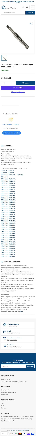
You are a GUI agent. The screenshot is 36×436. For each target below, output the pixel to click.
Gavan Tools (14, 430)
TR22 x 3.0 (12, 202)
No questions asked (12, 340)
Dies (2, 405)
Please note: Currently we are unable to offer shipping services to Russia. (18, 2)
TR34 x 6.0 (4, 238)
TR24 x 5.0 (12, 208)
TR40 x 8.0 (12, 248)
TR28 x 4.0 (4, 225)
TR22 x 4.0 (4, 204)
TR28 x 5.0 (12, 225)
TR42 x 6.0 (4, 250)
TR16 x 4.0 (12, 191)
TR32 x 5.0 (12, 233)
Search (31, 12)
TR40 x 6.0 (12, 246)
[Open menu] (33, 7)
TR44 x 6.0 (4, 252)
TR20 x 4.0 (4, 200)
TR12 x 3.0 (4, 181)
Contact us (4, 394)
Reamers (3, 408)
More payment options (18, 92)
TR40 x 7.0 (4, 248)
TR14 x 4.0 (12, 187)
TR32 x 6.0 (4, 235)
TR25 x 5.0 (12, 212)
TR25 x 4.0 (4, 212)
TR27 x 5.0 (12, 221)
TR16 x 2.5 (12, 189)
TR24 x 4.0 (4, 208)
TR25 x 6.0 (4, 214)
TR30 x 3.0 (4, 229)
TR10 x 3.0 (20, 175)
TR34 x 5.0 (12, 235)
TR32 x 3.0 (4, 233)
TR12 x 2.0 (4, 179)
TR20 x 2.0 (4, 198)
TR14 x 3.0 (4, 187)
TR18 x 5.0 (12, 196)
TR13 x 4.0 (12, 183)
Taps (2, 403)
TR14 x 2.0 (4, 185)
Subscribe (30, 366)
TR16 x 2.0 (4, 189)
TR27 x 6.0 (4, 223)
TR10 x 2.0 (12, 175)
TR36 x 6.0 (12, 242)
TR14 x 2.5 (12, 185)
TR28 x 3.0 (12, 223)
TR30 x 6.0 (12, 231)
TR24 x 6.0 (4, 210)
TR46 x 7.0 (12, 254)
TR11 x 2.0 (4, 177)
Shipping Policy (5, 390)
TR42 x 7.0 (12, 250)
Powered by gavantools (23, 430)
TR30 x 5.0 (4, 231)
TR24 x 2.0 (4, 206)
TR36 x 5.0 (4, 242)
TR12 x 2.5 (12, 179)
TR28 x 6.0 (4, 227)
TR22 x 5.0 (12, 204)
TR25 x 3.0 (12, 210)
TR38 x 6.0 (4, 244)
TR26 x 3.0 (12, 214)
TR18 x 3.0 (12, 193)
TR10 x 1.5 (4, 175)
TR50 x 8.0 (12, 256)
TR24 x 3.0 (12, 206)
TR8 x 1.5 (11, 170)
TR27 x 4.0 (4, 221)
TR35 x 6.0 (12, 238)
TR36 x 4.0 (12, 240)
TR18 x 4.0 (4, 196)
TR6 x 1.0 (4, 170)
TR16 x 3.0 (4, 191)
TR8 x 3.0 (11, 173)
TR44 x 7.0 (12, 252)
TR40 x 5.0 (4, 246)
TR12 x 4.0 (12, 181)
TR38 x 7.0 (12, 244)
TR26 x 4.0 (4, 217)
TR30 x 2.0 (12, 227)
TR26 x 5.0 (12, 217)
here (21, 311)
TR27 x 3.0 (12, 219)
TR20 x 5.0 (12, 200)
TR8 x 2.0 (4, 173)
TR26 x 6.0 (4, 219)
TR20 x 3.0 (12, 198)
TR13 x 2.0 (4, 183)
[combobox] (18, 13)
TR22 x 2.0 (4, 202)
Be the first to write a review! (11, 133)
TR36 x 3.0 (4, 240)
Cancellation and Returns (8, 392)
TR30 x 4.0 (12, 229)
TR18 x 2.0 (4, 193)
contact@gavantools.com (13, 333)
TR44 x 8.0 (4, 254)
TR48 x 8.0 (4, 256)
